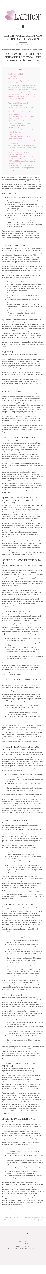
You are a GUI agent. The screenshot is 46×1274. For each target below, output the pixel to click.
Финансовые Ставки (15, 78)
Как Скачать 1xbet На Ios (16, 74)
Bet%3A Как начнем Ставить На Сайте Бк (21, 94)
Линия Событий (13, 134)
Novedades (13, 1209)
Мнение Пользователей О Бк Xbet (19, 152)
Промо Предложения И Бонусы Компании (21, 112)
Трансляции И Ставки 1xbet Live (18, 103)
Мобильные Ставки (14, 114)
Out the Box (25, 1269)
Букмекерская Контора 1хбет (17, 101)
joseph (30, 44)
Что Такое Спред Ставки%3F (17, 125)
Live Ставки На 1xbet (15, 105)
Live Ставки (12, 76)
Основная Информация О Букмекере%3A (21, 145)
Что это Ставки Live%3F (16, 139)
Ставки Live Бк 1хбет (15, 154)
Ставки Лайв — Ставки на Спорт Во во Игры (22, 89)
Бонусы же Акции (14, 127)
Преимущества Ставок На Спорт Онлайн (21, 136)
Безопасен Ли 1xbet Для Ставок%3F (19, 92)
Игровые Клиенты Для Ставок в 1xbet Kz (21, 165)
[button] (23, 26)
